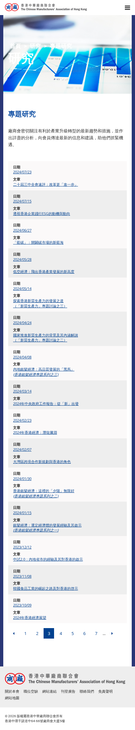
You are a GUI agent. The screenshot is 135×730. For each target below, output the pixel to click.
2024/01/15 (22, 512)
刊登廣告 (68, 691)
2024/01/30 (22, 478)
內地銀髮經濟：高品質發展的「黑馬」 (43, 372)
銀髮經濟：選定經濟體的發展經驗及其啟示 (47, 528)
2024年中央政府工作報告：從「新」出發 (46, 403)
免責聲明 (105, 691)
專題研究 (61, 46)
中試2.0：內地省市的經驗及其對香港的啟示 (48, 559)
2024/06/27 (22, 230)
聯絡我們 (87, 691)
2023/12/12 (22, 547)
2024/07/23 (22, 171)
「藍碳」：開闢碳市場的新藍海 (38, 242)
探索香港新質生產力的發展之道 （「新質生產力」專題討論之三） (40, 303)
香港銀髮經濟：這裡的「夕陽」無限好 (43, 493)
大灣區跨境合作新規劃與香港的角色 (42, 461)
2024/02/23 (22, 420)
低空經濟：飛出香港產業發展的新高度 (43, 271)
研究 (35, 46)
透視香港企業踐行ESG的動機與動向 (41, 213)
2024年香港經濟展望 (29, 617)
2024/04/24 (22, 322)
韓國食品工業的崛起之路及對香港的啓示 (45, 588)
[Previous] (13, 633)
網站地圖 (12, 698)
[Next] (112, 633)
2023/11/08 (22, 576)
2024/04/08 (22, 357)
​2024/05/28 (22, 259)
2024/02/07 (22, 449)
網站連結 (49, 691)
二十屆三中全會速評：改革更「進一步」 (45, 184)
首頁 (15, 46)
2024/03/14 (22, 391)
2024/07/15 (22, 201)
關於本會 (12, 691)
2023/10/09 (22, 605)
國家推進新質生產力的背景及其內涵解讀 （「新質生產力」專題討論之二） (45, 338)
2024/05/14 (22, 288)
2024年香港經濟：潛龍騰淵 (35, 432)
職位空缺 (31, 691)
